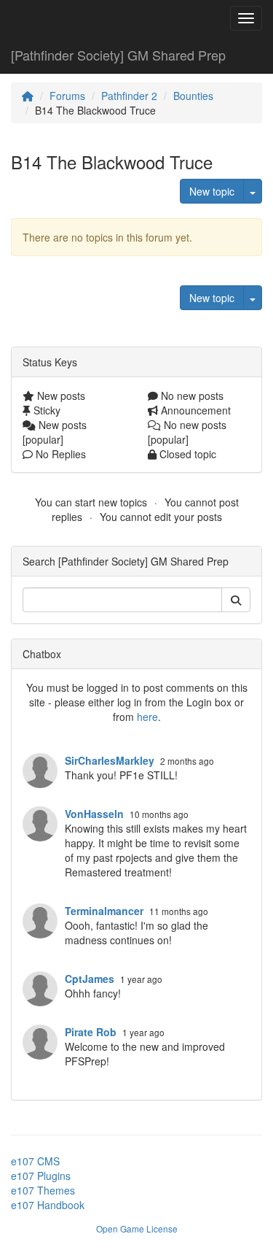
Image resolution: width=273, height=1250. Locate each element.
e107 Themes (43, 1190)
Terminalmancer (104, 910)
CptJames (89, 978)
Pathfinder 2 (129, 95)
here (147, 716)
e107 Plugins (41, 1175)
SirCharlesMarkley (109, 760)
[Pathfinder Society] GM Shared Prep (118, 54)
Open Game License (137, 1228)
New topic (211, 191)
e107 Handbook (47, 1204)
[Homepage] (27, 95)
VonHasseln (94, 813)
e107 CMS (35, 1161)
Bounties (193, 95)
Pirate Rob (90, 1032)
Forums (67, 95)
